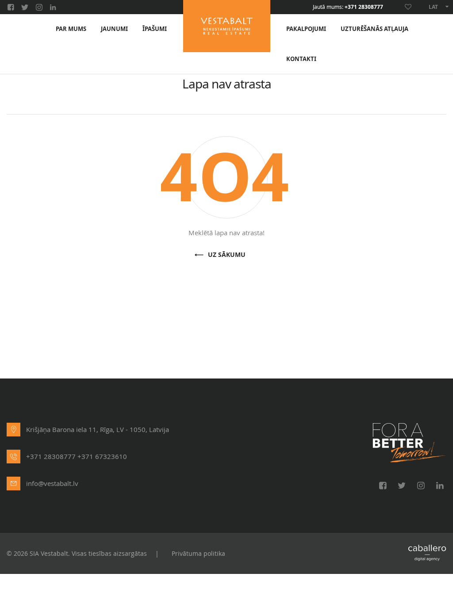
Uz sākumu (227, 255)
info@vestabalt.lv (52, 483)
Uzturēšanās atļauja (374, 29)
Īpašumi (154, 29)
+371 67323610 (102, 456)
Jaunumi (114, 29)
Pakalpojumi (306, 29)
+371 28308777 (364, 7)
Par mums (71, 29)
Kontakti (301, 59)
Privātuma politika (198, 553)
